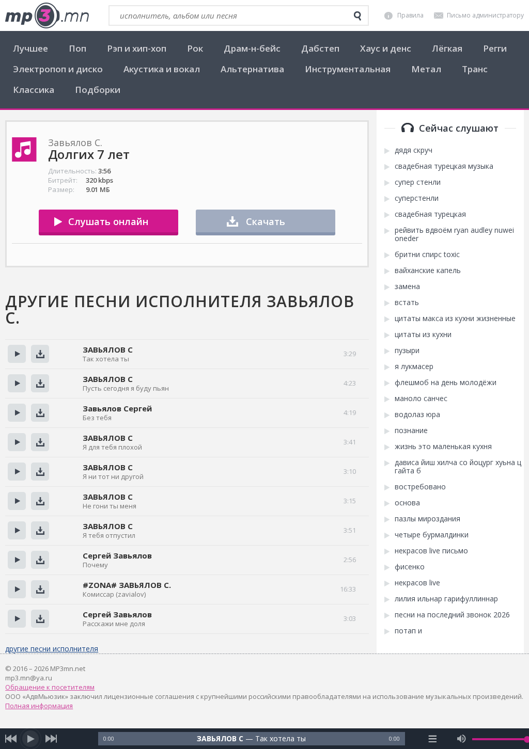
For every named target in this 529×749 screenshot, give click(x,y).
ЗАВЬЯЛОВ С (108, 349)
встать (407, 302)
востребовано (420, 487)
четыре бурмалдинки (432, 535)
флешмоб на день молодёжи (445, 382)
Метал (426, 69)
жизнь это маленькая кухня (443, 446)
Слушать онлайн (108, 221)
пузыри (407, 350)
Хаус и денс (385, 48)
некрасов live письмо (431, 551)
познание (411, 430)
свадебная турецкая (430, 214)
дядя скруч (413, 150)
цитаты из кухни (423, 334)
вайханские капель (428, 270)
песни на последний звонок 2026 (452, 615)
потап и (408, 631)
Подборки (97, 89)
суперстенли (417, 198)
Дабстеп (320, 48)
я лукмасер (414, 366)
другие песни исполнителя (51, 649)
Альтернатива (252, 69)
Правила (410, 15)
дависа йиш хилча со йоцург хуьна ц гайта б (458, 466)
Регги (495, 48)
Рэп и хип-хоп (136, 48)
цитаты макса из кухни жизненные (455, 318)
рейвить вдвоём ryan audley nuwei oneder (454, 234)
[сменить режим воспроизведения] (432, 738)
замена (407, 286)
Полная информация (39, 705)
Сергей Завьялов (117, 555)
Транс (475, 69)
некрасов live (417, 583)
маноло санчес (421, 398)
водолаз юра (417, 414)
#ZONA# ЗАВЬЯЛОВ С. (127, 584)
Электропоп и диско (58, 69)
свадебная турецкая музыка (444, 166)
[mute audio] (461, 739)
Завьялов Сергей (117, 408)
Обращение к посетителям (50, 687)
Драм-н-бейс (252, 48)
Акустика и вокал (161, 69)
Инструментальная (348, 69)
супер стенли (418, 182)
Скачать (265, 221)
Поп (77, 48)
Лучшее (30, 48)
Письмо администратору (485, 15)
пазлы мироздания (427, 519)
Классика (33, 89)
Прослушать (17, 354)
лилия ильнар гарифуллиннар (446, 599)
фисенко (410, 567)
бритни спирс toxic (427, 254)
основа (407, 503)
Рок (195, 48)
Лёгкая (447, 48)
